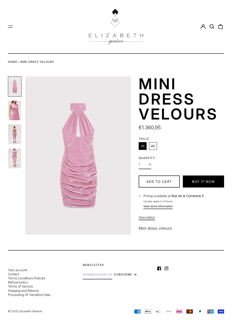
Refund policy (18, 282)
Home (12, 61)
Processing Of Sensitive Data (29, 295)
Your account (17, 270)
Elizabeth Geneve (30, 311)
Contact (13, 274)
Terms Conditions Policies (26, 278)
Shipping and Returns (23, 290)
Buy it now (203, 181)
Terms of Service (20, 286)
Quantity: (147, 158)
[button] (211, 26)
